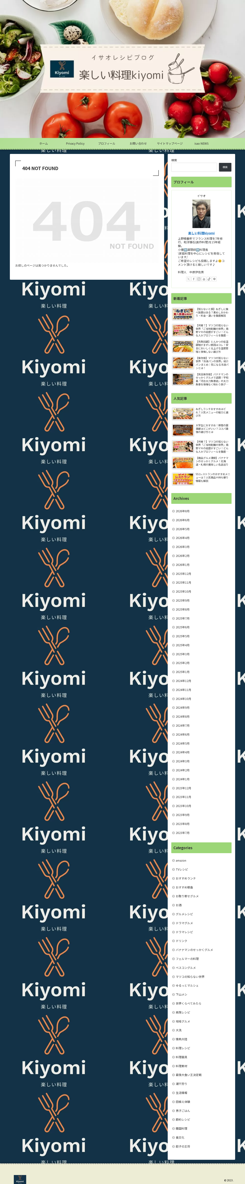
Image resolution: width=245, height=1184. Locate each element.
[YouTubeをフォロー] (204, 279)
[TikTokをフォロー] (209, 279)
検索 (174, 160)
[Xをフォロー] (188, 279)
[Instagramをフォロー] (199, 279)
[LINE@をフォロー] (214, 279)
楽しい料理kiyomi (201, 233)
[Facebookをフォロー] (193, 279)
